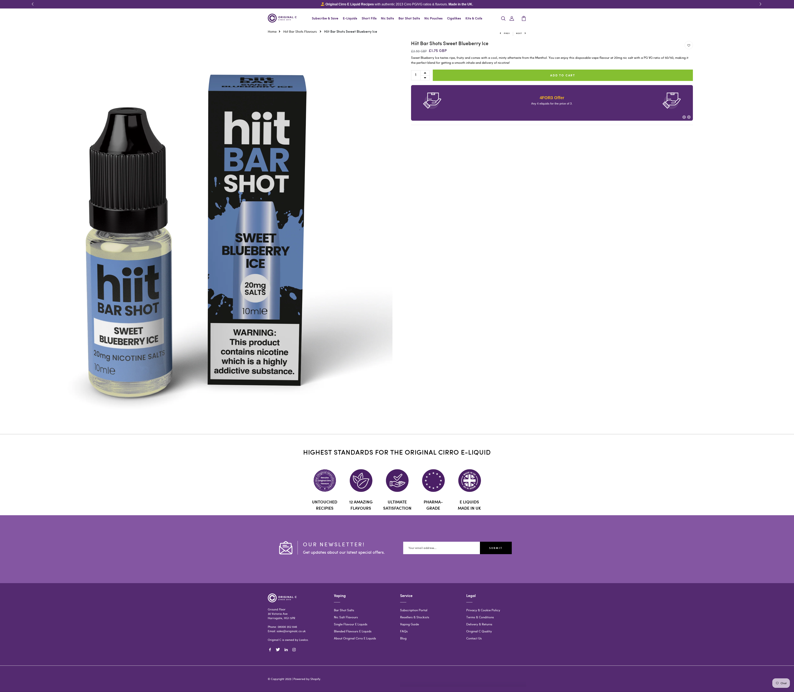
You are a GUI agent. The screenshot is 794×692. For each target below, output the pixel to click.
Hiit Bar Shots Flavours (300, 31)
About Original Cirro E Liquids (355, 638)
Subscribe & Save (325, 18)
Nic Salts (387, 18)
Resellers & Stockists (414, 617)
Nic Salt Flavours (346, 617)
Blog (403, 638)
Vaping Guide (409, 624)
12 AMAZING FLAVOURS (361, 505)
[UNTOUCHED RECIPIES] (325, 481)
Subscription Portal (413, 610)
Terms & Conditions (480, 617)
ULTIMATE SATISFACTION (397, 505)
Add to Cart (562, 75)
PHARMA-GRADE (433, 505)
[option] (196, 237)
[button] (761, 4)
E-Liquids (350, 18)
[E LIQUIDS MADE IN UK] (469, 481)
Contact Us (474, 638)
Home (272, 31)
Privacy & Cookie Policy (483, 610)
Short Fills (369, 18)
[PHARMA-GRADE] (433, 481)
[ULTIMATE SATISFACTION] (397, 481)
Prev (507, 33)
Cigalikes (454, 18)
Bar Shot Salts (409, 18)
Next (519, 33)
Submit (495, 548)
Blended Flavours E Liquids (353, 631)
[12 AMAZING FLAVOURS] (361, 481)
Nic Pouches (433, 18)
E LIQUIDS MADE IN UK (469, 505)
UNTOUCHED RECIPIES (324, 505)
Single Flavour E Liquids (350, 624)
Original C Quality (479, 631)
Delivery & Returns (479, 624)
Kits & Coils (473, 18)
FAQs (404, 631)
